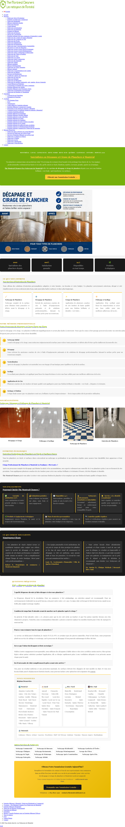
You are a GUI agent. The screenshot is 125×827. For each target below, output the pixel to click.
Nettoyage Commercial (24, 748)
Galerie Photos (8, 818)
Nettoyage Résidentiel (65, 748)
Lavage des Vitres (85, 751)
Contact (6, 820)
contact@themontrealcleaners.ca (73, 793)
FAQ (5, 816)
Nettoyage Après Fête (89, 754)
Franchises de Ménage (10, 810)
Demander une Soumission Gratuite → (62, 787)
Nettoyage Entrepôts (23, 757)
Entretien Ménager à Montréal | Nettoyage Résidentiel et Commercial (23, 803)
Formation (7, 811)
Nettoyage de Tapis (22, 754)
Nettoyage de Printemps (42, 754)
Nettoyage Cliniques (23, 751)
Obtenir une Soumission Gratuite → (62, 177)
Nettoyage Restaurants (43, 751)
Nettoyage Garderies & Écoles (88, 748)
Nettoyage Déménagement (65, 751)
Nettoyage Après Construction (67, 754)
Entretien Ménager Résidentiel (12, 807)
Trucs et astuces (8, 815)
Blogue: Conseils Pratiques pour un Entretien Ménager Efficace (22, 813)
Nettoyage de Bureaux (45, 748)
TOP (1, 826)
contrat (92, 672)
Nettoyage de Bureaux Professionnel (14, 808)
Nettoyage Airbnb (41, 757)
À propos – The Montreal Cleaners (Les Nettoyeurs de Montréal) (22, 805)
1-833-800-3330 (54, 793)
